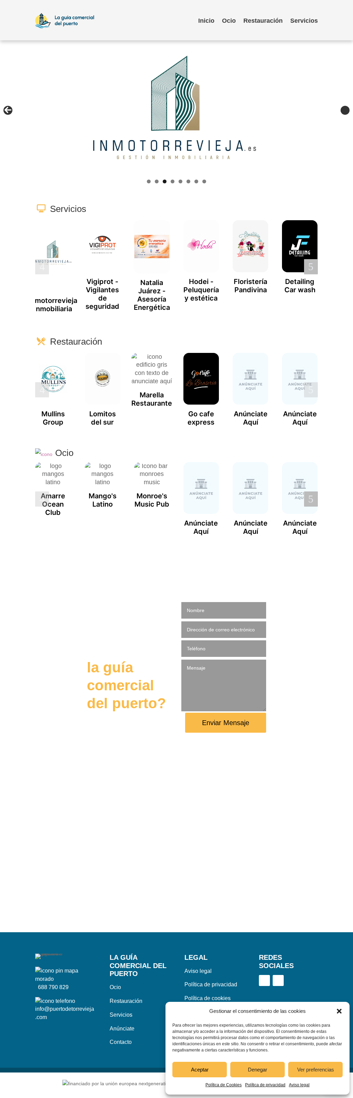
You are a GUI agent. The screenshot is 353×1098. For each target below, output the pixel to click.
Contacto (121, 1042)
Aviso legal (299, 1084)
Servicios (304, 20)
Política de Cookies (223, 1084)
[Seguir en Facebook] (264, 980)
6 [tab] (188, 181)
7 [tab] (196, 181)
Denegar (257, 1069)
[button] (339, 1011)
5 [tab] (180, 181)
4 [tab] (172, 181)
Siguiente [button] (345, 110)
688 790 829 (53, 987)
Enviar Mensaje (225, 722)
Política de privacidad (265, 1084)
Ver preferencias (315, 1069)
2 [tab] (157, 181)
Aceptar (200, 1069)
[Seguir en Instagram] (278, 980)
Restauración (263, 20)
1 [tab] (149, 181)
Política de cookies (207, 998)
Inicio (206, 20)
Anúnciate (122, 1028)
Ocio (229, 20)
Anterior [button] (7, 110)
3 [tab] (165, 181)
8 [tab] (204, 181)
